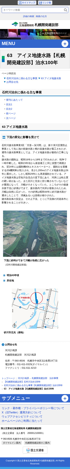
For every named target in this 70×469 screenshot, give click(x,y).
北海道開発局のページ (56, 33)
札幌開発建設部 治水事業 (45, 378)
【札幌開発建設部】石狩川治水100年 (22, 381)
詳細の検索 (28, 16)
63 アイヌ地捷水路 (51, 78)
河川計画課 (23, 378)
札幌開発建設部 (35, 26)
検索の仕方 (41, 16)
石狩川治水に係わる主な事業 (21, 78)
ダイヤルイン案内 (12, 443)
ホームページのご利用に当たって (22, 420)
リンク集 (46, 2)
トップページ (8, 378)
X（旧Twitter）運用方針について (21, 412)
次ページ (11, 118)
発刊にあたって (14, 99)
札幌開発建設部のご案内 (37, 443)
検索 (65, 10)
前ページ (11, 113)
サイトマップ (28, 2)
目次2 (9, 108)
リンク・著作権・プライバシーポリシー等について (33, 408)
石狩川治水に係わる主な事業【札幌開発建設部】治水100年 (33, 385)
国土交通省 (35, 450)
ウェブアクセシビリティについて (22, 416)
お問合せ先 (12, 82)
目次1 (9, 104)
